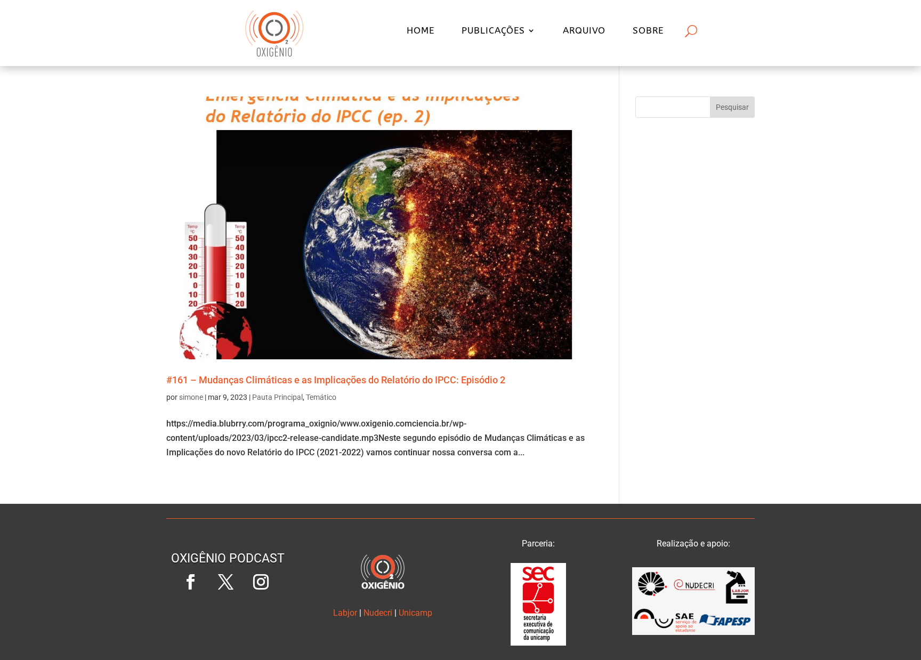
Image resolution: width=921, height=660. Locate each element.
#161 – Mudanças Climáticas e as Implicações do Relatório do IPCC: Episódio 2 (335, 379)
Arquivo (584, 31)
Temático (321, 397)
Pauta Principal (277, 397)
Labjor (345, 613)
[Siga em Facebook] (190, 582)
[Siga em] (227, 617)
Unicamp (415, 613)
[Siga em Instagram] (260, 582)
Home (420, 31)
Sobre (648, 31)
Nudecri (377, 613)
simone (191, 397)
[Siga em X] (225, 582)
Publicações (493, 31)
